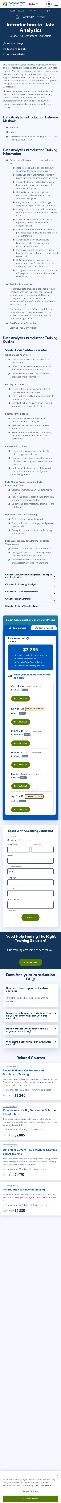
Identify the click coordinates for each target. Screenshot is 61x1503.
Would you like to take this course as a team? (32, 676)
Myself (13, 840)
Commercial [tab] (19, 627)
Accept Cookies (30, 1498)
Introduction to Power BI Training (24, 1189)
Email (10, 855)
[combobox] (11, 871)
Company (11, 877)
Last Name (36, 845)
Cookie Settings (30, 1491)
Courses (21, 11)
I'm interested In (14, 899)
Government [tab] (46, 627)
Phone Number (14, 866)
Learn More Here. (43, 1485)
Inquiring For (12, 836)
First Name (12, 845)
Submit (30, 917)
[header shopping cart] (49, 4)
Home (12, 11)
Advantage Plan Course (38, 36)
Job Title (10, 888)
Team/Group (28, 840)
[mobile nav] (56, 4)
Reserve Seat (20, 698)
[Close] (57, 1475)
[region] (32, 747)
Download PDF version (33, 17)
